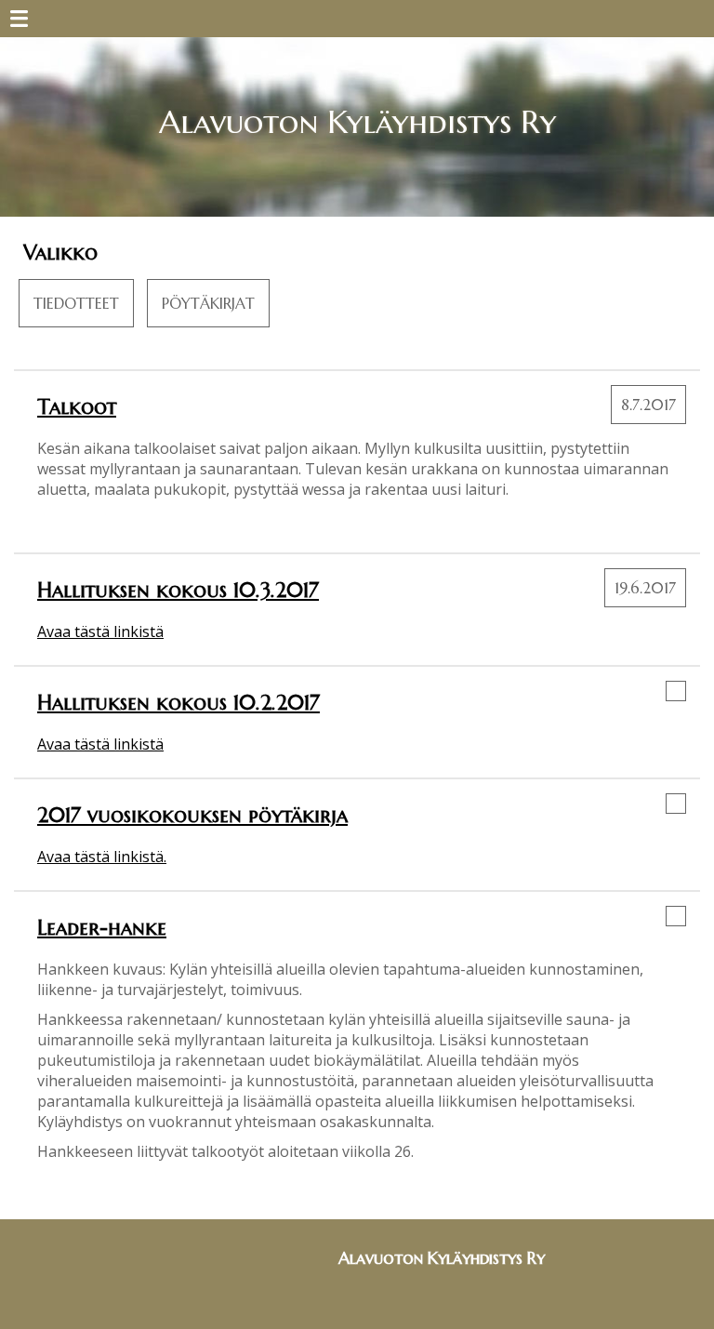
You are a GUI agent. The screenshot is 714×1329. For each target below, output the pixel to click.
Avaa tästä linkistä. (101, 856)
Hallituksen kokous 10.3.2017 (178, 590)
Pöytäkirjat (208, 303)
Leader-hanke (101, 927)
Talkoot (76, 406)
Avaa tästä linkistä (100, 631)
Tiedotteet (76, 303)
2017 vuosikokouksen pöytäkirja (192, 815)
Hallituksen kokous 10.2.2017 (178, 702)
